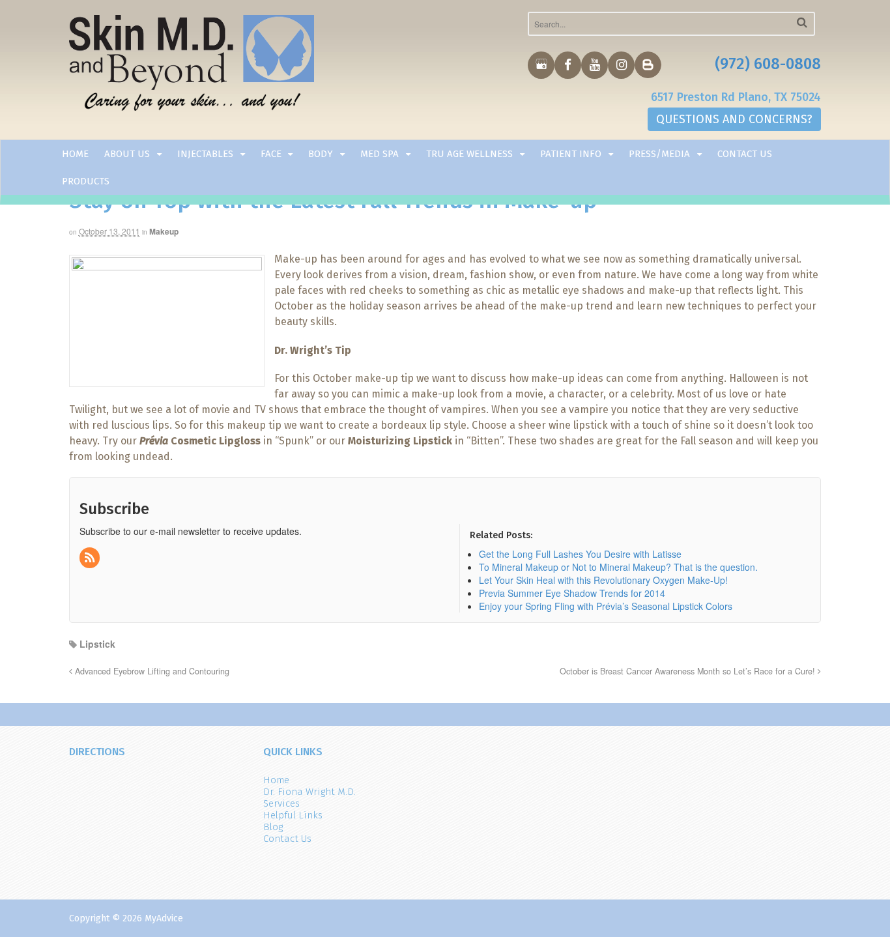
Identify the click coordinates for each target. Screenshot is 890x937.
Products (85, 181)
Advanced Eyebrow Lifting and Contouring (150, 671)
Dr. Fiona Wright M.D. (309, 792)
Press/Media (659, 154)
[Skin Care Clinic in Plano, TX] (192, 65)
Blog (273, 827)
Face (271, 154)
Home (75, 154)
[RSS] (90, 557)
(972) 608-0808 (768, 64)
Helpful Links (293, 815)
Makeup (164, 231)
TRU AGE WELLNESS (469, 154)
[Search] (802, 22)
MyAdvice (164, 918)
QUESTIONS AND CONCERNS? (734, 119)
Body (320, 154)
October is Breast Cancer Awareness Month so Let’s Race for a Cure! (689, 671)
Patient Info (570, 154)
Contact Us (744, 154)
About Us (127, 154)
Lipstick (97, 643)
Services (281, 803)
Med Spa (379, 154)
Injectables (205, 154)
